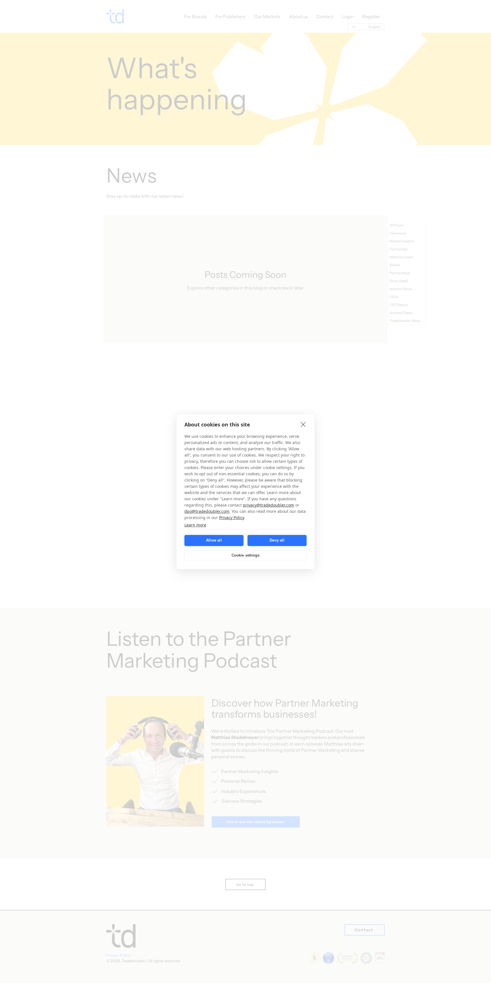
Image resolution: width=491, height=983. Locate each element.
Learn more (195, 525)
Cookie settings (246, 555)
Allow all (214, 540)
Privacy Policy (231, 517)
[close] (303, 424)
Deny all (277, 540)
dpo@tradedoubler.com (206, 511)
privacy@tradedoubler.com (268, 505)
